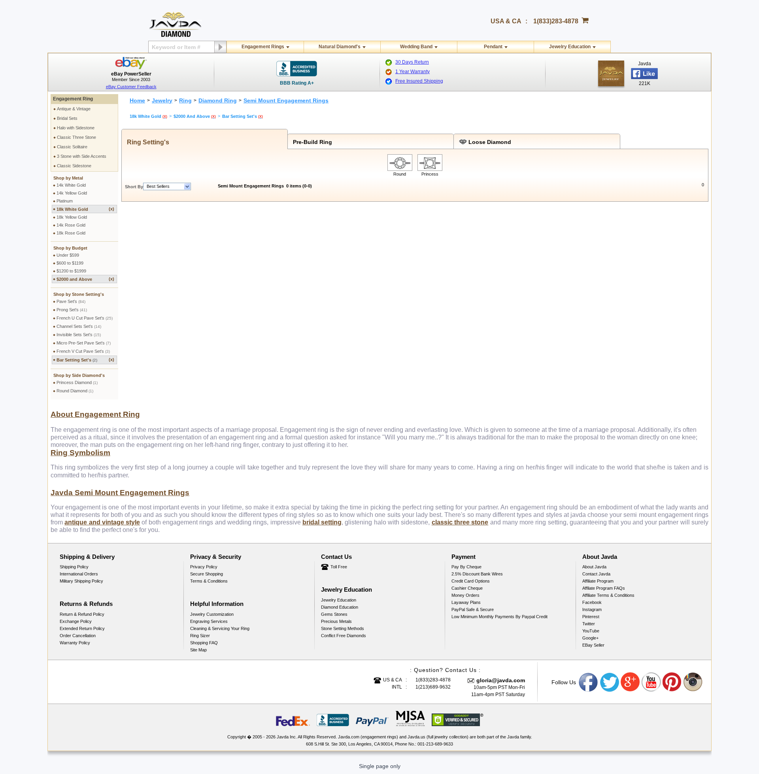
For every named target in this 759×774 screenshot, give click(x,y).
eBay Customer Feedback (131, 86)
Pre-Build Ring (311, 142)
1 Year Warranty (412, 71)
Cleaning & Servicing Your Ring (219, 628)
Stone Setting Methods (342, 628)
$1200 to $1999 (71, 271)
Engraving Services (209, 621)
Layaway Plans (466, 602)
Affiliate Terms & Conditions (608, 595)
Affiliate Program (598, 581)
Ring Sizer (200, 635)
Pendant (493, 46)
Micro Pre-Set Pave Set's (84, 343)
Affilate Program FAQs (603, 588)
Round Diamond (75, 390)
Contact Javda (596, 574)
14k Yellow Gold (72, 193)
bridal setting (322, 522)
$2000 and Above (85, 279)
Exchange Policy (76, 621)
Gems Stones (334, 614)
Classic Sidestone (74, 165)
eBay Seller (593, 645)
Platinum (65, 201)
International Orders (79, 574)
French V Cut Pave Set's (83, 351)
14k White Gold (71, 185)
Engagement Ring (73, 99)
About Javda (594, 566)
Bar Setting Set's (85, 359)
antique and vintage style (102, 522)
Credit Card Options (470, 581)
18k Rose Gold (71, 233)
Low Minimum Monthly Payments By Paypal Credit (499, 616)
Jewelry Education (570, 46)
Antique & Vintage (74, 108)
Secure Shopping (206, 574)
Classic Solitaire (72, 146)
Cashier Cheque (467, 588)
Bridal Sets (67, 118)
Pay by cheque (466, 566)
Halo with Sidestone (75, 127)
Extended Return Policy (82, 628)
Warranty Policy (75, 642)
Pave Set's (71, 301)
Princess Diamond (77, 382)
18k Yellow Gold (72, 217)
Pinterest (590, 616)
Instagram (592, 609)
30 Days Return (412, 62)
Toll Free (338, 566)
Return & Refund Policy (82, 614)
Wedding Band (416, 46)
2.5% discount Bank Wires (477, 574)
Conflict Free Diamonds (343, 635)
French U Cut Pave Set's (85, 318)
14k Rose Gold (71, 225)
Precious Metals (336, 621)
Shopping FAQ (204, 642)
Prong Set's (72, 309)
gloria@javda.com (500, 680)
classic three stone (460, 522)
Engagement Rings (263, 46)
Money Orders (465, 595)
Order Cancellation (78, 635)
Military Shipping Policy (81, 581)
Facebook (592, 602)
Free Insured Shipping (419, 81)
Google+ (590, 638)
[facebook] (611, 73)
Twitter (588, 623)
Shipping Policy (74, 566)
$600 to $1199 (70, 263)
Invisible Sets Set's (79, 334)
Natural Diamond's (340, 46)
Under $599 (68, 255)
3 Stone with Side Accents (81, 156)
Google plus (630, 682)
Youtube (651, 682)
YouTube (590, 630)
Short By (134, 186)
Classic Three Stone (76, 137)
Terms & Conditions (209, 581)
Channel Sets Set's (79, 326)
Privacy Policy (203, 566)
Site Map (198, 649)
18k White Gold (85, 209)
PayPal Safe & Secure (472, 609)
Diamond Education (339, 607)
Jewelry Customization (212, 614)
